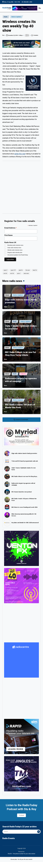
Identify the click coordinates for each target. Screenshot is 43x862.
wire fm (5, 273)
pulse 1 (19, 273)
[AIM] (21, 736)
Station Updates (16, 17)
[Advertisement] (21, 188)
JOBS (30, 2)
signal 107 (13, 270)
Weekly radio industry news (15, 250)
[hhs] (21, 548)
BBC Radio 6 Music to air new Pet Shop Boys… (25, 476)
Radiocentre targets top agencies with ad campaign (21, 379)
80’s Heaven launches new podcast (22, 492)
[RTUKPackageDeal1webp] (21, 44)
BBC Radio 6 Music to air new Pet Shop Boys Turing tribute (20, 353)
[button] (38, 831)
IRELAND (26, 2)
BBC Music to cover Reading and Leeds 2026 (24, 507)
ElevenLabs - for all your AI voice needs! (21, 859)
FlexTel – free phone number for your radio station (21, 853)
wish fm (12, 273)
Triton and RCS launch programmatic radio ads (25, 461)
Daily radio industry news (14, 247)
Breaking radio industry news (15, 245)
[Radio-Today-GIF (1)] (21, 660)
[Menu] (40, 8)
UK (22, 2)
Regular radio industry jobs (15, 252)
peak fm (21, 270)
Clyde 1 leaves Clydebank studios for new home (20, 327)
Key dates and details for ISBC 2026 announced (25, 522)
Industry (23, 374)
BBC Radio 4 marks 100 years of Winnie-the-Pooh (20, 406)
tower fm (35, 270)
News (7, 295)
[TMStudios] (21, 773)
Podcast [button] (21, 815)
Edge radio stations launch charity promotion (21, 301)
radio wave (26, 273)
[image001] (21, 585)
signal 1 (6, 270)
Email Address (10, 228)
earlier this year (19, 154)
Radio (6, 17)
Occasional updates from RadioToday (18, 255)
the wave (28, 270)
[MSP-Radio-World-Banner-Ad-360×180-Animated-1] (21, 436)
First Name (8, 235)
